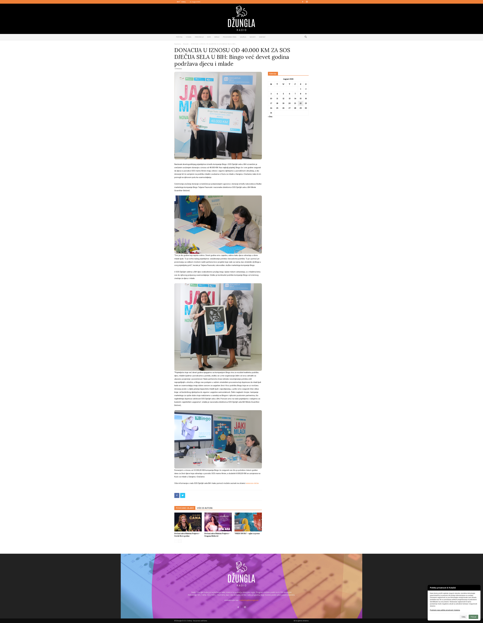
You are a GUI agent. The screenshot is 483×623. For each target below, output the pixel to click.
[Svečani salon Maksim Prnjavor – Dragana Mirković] (218, 522)
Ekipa (209, 37)
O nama (188, 37)
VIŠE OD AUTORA (204, 508)
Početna (179, 37)
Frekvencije (199, 37)
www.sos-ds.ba (252, 483)
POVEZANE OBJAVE (185, 508)
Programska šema (229, 37)
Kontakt (262, 37)
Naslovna (177, 44)
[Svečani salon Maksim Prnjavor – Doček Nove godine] (188, 522)
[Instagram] (307, 2)
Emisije (216, 37)
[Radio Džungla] (241, 18)
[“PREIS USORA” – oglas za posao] (248, 522)
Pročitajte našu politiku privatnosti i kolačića (445, 610)
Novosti (253, 37)
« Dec (270, 117)
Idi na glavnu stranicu (301, 621)
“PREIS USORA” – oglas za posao (247, 533)
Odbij (463, 617)
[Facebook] (303, 2)
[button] (306, 37)
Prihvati (473, 617)
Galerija (243, 37)
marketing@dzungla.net (248, 600)
